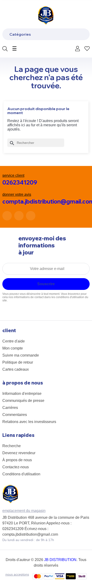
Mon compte (12, 348)
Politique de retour (17, 362)
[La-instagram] (19, 215)
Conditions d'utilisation (21, 474)
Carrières (10, 408)
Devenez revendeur (18, 453)
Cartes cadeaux (15, 369)
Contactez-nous (15, 467)
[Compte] (77, 49)
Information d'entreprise (22, 394)
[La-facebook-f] (7, 215)
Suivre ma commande (20, 355)
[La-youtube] (30, 215)
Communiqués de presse (23, 401)
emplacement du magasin (24, 511)
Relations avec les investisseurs (29, 422)
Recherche (11, 446)
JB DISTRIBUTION (60, 560)
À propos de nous (17, 460)
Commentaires (14, 415)
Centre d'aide (13, 341)
